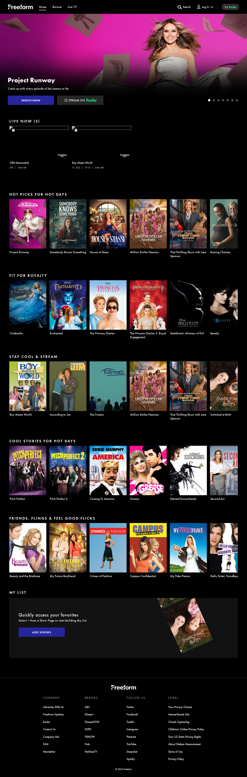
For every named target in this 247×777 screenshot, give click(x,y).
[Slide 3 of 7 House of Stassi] (218, 100)
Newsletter (49, 751)
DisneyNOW (92, 722)
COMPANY (51, 697)
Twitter (130, 707)
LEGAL (173, 697)
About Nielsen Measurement (184, 744)
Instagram (132, 729)
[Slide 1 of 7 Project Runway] (209, 100)
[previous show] (7, 60)
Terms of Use (175, 751)
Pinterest (131, 737)
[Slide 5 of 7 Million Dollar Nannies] (227, 100)
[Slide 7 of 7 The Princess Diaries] (237, 100)
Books (46, 722)
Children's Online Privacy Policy (186, 729)
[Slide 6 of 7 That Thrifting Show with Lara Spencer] (232, 100)
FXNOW (90, 737)
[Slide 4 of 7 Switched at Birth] (223, 100)
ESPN (88, 729)
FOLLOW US (136, 697)
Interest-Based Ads (178, 714)
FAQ (45, 744)
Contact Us (49, 729)
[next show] (240, 60)
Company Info (51, 737)
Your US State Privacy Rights (184, 737)
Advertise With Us (53, 707)
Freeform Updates (53, 714)
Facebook (132, 714)
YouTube (131, 744)
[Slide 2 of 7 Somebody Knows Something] (213, 100)
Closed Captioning (178, 722)
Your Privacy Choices (180, 707)
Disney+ (89, 714)
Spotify (131, 759)
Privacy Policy (176, 759)
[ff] (20, 7)
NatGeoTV (91, 751)
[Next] (235, 225)
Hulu (87, 744)
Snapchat (132, 751)
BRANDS (91, 697)
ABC (87, 707)
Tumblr (130, 722)
